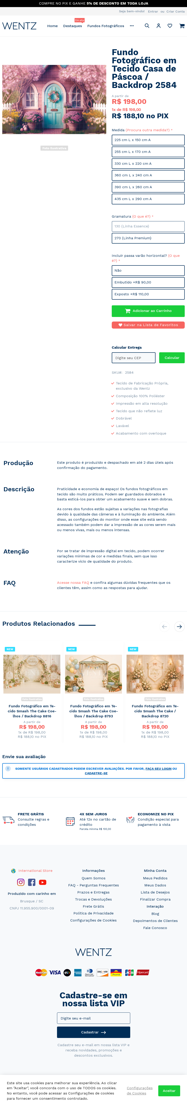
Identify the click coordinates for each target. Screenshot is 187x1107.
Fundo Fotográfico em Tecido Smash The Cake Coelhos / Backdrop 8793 (93, 711)
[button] (158, 26)
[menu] (90, 26)
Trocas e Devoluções (93, 899)
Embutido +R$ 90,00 (132, 282)
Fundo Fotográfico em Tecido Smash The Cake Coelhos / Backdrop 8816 (32, 711)
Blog (155, 913)
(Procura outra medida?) (148, 130)
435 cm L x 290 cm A (133, 199)
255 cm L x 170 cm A (132, 151)
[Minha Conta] (158, 26)
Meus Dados (155, 885)
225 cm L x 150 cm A (132, 140)
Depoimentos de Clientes (155, 921)
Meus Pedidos (155, 878)
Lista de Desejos (155, 892)
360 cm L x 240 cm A (133, 175)
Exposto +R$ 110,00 (131, 294)
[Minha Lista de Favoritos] (170, 27)
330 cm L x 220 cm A (133, 163)
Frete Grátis (93, 906)
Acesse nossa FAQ (73, 582)
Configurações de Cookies (93, 920)
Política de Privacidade (93, 913)
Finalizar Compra (155, 899)
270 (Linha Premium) (132, 238)
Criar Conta (175, 11)
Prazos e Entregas (93, 892)
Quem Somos (93, 878)
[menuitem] (52, 26)
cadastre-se (96, 773)
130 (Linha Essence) (131, 226)
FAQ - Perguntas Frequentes (93, 885)
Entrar (153, 11)
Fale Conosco (155, 928)
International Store (34, 870)
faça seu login (158, 768)
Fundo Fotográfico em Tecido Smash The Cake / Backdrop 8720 (155, 711)
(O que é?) (141, 216)
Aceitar (169, 1091)
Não (118, 270)
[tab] (25, 466)
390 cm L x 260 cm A (133, 187)
